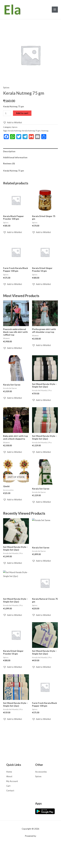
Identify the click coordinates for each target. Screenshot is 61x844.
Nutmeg (44, 130)
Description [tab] (9, 151)
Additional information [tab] (15, 157)
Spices (6, 87)
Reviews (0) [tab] (9, 163)
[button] (12, 122)
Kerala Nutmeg (14, 130)
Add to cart (22, 113)
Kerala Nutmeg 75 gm (31, 130)
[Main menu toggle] (55, 10)
